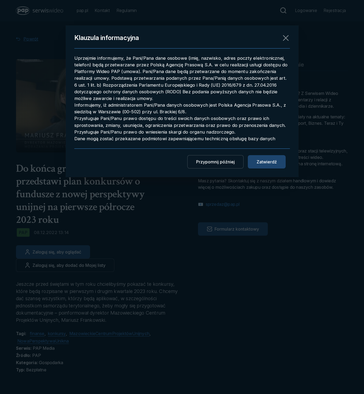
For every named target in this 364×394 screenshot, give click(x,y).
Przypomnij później (215, 161)
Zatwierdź (267, 161)
